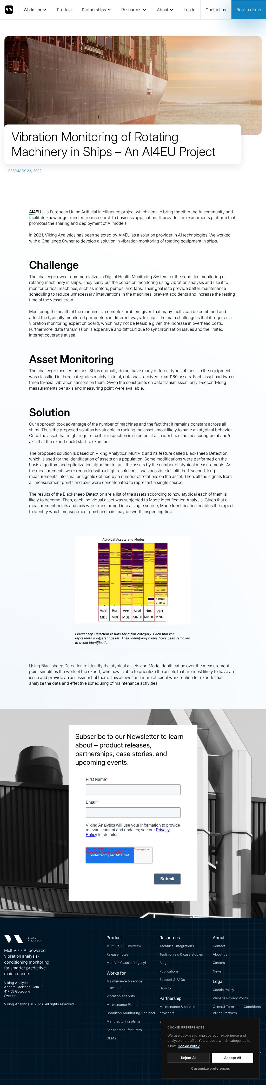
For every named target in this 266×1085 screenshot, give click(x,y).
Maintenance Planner (123, 1005)
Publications (169, 971)
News (217, 971)
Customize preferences (210, 1068)
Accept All (232, 1058)
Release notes (117, 954)
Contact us (215, 9)
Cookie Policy (223, 990)
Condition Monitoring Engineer (131, 1013)
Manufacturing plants (124, 1021)
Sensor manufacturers (124, 1030)
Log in (189, 9)
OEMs (111, 1038)
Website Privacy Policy (230, 998)
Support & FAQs (172, 980)
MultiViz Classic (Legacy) (126, 963)
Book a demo (248, 9)
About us (220, 954)
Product (64, 9)
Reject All (188, 1058)
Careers (219, 963)
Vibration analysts (121, 996)
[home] (9, 10)
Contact (219, 946)
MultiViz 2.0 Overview (124, 946)
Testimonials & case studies (181, 954)
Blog (163, 963)
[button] (35, 9)
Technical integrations (176, 946)
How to (165, 988)
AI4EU (35, 211)
